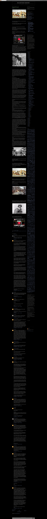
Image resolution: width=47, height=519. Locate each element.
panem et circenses (33, 227)
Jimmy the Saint (15, 318)
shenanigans (29, 245)
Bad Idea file (31, 140)
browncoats (34, 148)
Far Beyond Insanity (31, 178)
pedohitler (28, 229)
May (29, 113)
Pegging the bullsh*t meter (32, 229)
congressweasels (33, 163)
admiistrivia (34, 132)
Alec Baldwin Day (30, 134)
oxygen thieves (29, 227)
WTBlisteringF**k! (29, 289)
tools (27, 271)
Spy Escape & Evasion (29, 18)
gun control (33, 188)
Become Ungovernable (29, 143)
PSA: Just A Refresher (30, 104)
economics (30, 173)
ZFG (34, 291)
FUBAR (33, 182)
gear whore (30, 184)
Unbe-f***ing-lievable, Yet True (31, 72)
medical (28, 215)
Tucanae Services (15, 341)
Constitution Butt (29, 164)
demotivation (31, 167)
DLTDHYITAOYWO (31, 169)
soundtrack (30, 254)
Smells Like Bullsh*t (32, 249)
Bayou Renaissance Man (30, 26)
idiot (30, 198)
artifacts (28, 137)
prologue (34, 233)
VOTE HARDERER (31, 278)
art (27, 137)
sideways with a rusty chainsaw (32, 247)
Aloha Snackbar (33, 134)
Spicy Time (32, 254)
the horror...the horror (30, 262)
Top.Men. (29, 271)
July (29, 111)
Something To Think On (30, 97)
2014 (28, 122)
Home (19, 510)
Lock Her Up (33, 212)
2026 (28, 52)
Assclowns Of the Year (32, 139)
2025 (28, 53)
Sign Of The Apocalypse (29, 248)
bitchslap (34, 145)
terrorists (28, 260)
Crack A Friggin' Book (31, 165)
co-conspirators (32, 159)
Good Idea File (33, 186)
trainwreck (32, 272)
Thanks (29, 260)
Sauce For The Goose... (29, 241)
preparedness (29, 233)
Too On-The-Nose (31, 270)
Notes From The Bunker (30, 29)
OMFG (32, 225)
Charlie (14, 314)
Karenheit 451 (30, 208)
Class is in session (31, 157)
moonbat (32, 219)
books (30, 147)
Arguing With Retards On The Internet (31, 136)
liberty (27, 210)
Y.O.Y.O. (32, 289)
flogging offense (33, 180)
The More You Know (30, 99)
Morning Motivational (30, 87)
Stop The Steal (33, 256)
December (30, 58)
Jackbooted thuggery (29, 204)
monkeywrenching (29, 219)
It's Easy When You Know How (31, 98)
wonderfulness (28, 287)
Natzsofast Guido (31, 221)
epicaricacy (28, 176)
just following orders (32, 206)
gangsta (28, 184)
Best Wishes (33, 143)
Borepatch (29, 27)
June (29, 112)
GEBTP (32, 184)
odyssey (30, 224)
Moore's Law (34, 219)
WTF (31, 289)
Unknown (15, 445)
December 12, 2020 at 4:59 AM (18, 359)
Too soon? (34, 270)
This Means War (30, 84)
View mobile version (19, 511)
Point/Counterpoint (29, 231)
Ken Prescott (15, 308)
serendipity (34, 244)
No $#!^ (29, 223)
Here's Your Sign (31, 191)
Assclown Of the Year (32, 138)
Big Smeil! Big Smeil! (31, 145)
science (34, 242)
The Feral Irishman (30, 25)
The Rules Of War (30, 96)
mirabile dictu (33, 217)
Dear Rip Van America (30, 81)
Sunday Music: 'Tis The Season (31, 82)
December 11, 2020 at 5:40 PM (18, 290)
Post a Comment (14, 509)
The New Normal (31, 264)
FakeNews (28, 178)
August (29, 110)
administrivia (28, 133)
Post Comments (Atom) (17, 513)
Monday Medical (33, 218)
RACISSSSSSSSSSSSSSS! (32, 235)
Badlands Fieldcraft (29, 19)
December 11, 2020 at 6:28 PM (18, 306)
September (30, 109)
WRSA (13, 8)
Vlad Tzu (28, 278)
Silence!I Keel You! (33, 248)
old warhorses (30, 225)
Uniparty (31, 276)
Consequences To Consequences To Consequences (30, 67)
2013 (28, 123)
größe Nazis (31, 188)
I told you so (33, 196)
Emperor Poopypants (31, 174)
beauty (34, 142)
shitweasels (34, 246)
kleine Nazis (33, 208)
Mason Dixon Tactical (29, 16)
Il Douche (32, 198)
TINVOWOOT (33, 268)
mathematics (33, 214)
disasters (28, 169)
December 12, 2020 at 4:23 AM (18, 355)
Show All (34, 32)
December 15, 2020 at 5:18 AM (18, 508)
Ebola (28, 173)
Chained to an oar (31, 155)
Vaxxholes (28, 277)
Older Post (25, 510)
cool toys (33, 164)
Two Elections (29, 100)
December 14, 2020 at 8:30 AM (18, 485)
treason (34, 272)
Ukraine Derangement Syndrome (31, 275)
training (30, 272)
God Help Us (28, 186)
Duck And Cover (31, 172)
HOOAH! (32, 192)
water (33, 281)
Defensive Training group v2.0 (30, 13)
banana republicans (32, 141)
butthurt (33, 151)
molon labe (30, 218)
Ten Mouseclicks (30, 73)
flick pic (30, 180)
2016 (28, 120)
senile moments (30, 243)
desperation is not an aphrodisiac (30, 168)
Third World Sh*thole (31, 266)
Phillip (14, 329)
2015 (28, 121)
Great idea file (28, 188)
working (34, 287)
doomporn (34, 170)
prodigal (32, 233)
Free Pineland (30, 182)
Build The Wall (28, 149)
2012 (28, 124)
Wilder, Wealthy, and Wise (31, 28)
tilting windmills (30, 268)
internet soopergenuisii (33, 202)
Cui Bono (34, 166)
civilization (28, 157)
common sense (33, 161)
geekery (34, 184)
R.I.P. (27, 235)
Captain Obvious (33, 153)
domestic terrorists (30, 170)
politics (32, 231)
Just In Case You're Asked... (31, 80)
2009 (28, 125)
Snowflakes (28, 250)
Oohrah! (34, 225)
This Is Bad (34, 266)
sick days (28, 247)
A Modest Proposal (32, 130)
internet (30, 202)
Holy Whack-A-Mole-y (29, 192)
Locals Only (31, 212)
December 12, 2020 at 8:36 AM (18, 396)
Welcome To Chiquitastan (29, 283)
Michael (14, 239)
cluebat (29, 159)
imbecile (34, 198)
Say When (34, 241)
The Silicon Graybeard (30, 22)
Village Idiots (31, 277)
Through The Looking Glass (31, 92)
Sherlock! (31, 245)
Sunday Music (31, 258)
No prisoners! (31, 223)
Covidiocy (28, 165)
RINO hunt (30, 239)
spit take (34, 254)
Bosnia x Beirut (32, 147)
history (34, 191)
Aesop (14, 298)
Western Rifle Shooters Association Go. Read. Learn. (31, 23)
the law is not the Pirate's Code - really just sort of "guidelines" (31, 264)
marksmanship (28, 214)
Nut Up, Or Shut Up (30, 71)
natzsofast (28, 221)
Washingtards (32, 281)
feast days (34, 178)
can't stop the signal (29, 153)
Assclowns (28, 139)
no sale (34, 223)
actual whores (30, 132)
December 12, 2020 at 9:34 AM (18, 416)
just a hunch (28, 206)
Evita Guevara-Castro (33, 176)
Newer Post (13, 510)
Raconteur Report (23, 2)
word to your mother (31, 287)
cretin (34, 165)
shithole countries (30, 246)
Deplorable (34, 167)
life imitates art (30, 210)
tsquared (14, 398)
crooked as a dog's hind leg (30, 166)
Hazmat (30, 190)
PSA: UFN (29, 83)
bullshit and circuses (33, 149)
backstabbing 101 (28, 140)
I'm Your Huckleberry (32, 197)
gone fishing (31, 186)
